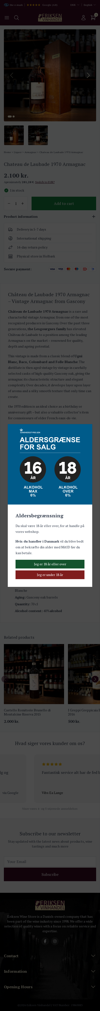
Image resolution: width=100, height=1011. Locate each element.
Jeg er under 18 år (50, 574)
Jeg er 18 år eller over (50, 564)
